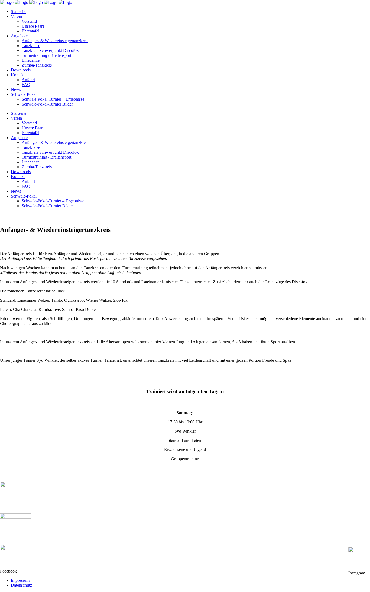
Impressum (20, 580)
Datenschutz (21, 585)
